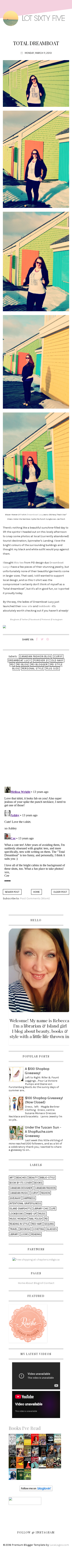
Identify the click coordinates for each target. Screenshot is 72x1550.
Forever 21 (41, 660)
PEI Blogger (39, 664)
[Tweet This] (42, 639)
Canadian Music (19, 1193)
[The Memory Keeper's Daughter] (50, 1440)
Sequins (49, 1223)
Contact (49, 1283)
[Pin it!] (47, 639)
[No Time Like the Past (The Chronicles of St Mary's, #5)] (50, 1463)
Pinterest (46, 619)
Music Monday (18, 1218)
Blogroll (38, 1283)
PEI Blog (22, 664)
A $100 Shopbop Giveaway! (37, 1071)
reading (36, 1234)
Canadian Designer (21, 1188)
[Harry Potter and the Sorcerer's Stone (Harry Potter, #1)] (43, 1440)
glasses (52, 1229)
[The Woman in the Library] (36, 1452)
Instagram (58, 619)
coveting (38, 1229)
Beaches (21, 1177)
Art (12, 1177)
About (29, 1283)
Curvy (58, 656)
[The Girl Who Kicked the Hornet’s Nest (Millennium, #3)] (13, 1440)
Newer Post (12, 891)
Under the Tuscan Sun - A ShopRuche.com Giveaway (43, 1131)
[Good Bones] (35, 1440)
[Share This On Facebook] (36, 639)
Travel (14, 1229)
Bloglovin (14, 619)
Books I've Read (25, 1428)
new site (27, 606)
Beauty (33, 1177)
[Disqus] (36, 734)
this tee (19, 562)
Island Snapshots (20, 1208)
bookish (25, 1229)
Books (38, 1182)
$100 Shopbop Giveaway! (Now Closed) (44, 1100)
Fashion (45, 1193)
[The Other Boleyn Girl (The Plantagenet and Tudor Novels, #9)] (21, 1452)
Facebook (35, 619)
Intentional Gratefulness (25, 1203)
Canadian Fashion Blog (35, 656)
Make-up (31, 1213)
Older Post (60, 891)
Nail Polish (35, 1218)
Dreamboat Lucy (35, 515)
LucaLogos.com (59, 1545)
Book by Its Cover (21, 1182)
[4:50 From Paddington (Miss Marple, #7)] (28, 1440)
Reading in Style (19, 1223)
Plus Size (52, 668)
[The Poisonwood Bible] (21, 1463)
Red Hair (37, 1223)
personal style (32, 668)
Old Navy (57, 660)
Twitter (25, 619)
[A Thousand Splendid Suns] (58, 1440)
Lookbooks (17, 1213)
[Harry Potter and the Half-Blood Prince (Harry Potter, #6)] (28, 1475)
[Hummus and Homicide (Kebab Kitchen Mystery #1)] (28, 1452)
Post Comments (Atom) (35, 898)
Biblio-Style (47, 1177)
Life (53, 1208)
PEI (12, 664)
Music (42, 1213)
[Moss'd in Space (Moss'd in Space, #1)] (21, 1440)
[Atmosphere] (13, 1475)
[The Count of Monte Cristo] (43, 1463)
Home (36, 891)
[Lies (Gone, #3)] (58, 1452)
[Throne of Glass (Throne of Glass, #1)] (51, 1452)
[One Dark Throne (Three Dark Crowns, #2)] (43, 1452)
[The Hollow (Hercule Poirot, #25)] (35, 1463)
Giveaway (15, 1198)
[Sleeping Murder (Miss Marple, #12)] (58, 1463)
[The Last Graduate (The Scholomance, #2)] (21, 1475)
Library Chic (41, 1208)
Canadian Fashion (45, 1188)
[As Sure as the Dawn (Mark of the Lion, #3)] (13, 1463)
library (14, 1234)
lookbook (44, 606)
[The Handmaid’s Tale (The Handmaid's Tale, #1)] (28, 1463)
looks (25, 1234)
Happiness (29, 1198)
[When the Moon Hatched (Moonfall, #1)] (13, 1452)
